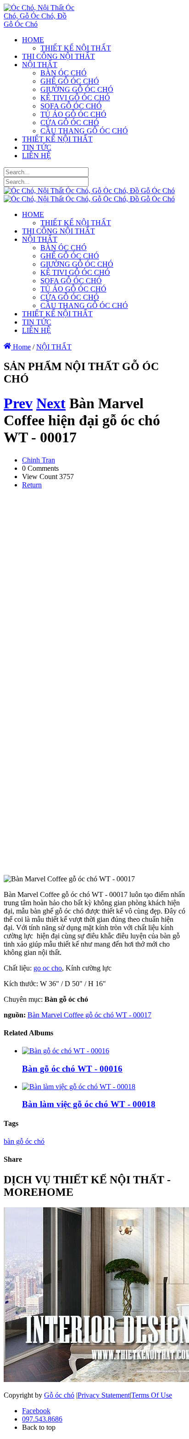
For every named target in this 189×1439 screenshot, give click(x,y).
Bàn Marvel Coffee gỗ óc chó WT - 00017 (89, 1015)
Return (32, 485)
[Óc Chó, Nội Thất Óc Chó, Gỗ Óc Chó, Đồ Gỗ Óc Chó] (39, 24)
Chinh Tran (38, 460)
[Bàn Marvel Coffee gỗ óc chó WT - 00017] (95, 863)
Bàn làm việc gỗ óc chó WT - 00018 (89, 1104)
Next (51, 403)
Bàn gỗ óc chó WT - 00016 (72, 1069)
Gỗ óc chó (59, 1395)
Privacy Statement (104, 1395)
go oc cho (47, 968)
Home (21, 347)
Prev (18, 403)
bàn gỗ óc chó (24, 1141)
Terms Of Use (151, 1395)
